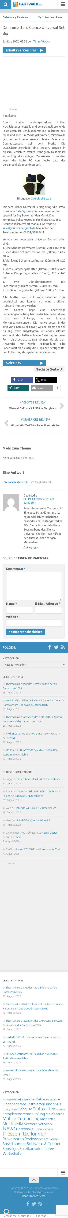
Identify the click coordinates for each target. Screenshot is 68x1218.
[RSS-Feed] (62, 647)
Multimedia (13, 1123)
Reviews (22, 17)
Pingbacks (43, 482)
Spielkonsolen (32, 1148)
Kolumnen (60, 1110)
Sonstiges (11, 1148)
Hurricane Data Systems (18, 211)
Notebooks (24, 1129)
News (9, 1128)
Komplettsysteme (17, 1114)
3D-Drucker (8, 1100)
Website (12, 617)
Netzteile (30, 1124)
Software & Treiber (44, 1143)
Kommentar (15, 568)
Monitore (47, 1119)
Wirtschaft (12, 1153)
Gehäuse (8, 17)
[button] (22, 380)
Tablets (49, 1148)
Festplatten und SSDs (44, 1104)
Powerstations (43, 1129)
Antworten (31, 547)
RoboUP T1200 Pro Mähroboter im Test (38, 849)
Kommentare (17, 482)
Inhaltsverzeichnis (21, 50)
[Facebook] (49, 647)
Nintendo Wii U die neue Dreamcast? (35, 807)
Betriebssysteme (48, 1099)
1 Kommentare (52, 17)
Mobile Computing (21, 1118)
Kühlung (38, 1114)
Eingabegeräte (14, 1104)
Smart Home (48, 1139)
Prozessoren (13, 1139)
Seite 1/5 (13, 363)
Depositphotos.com (33, 1195)
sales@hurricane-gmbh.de (19, 228)
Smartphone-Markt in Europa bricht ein (39, 779)
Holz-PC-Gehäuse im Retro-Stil (33, 820)
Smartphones (14, 1144)
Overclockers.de (41, 198)
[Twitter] (56, 647)
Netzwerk (45, 1124)
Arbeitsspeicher (24, 1099)
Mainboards (55, 1114)
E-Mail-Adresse (47, 603)
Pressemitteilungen (24, 1133)
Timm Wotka (41, 41)
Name (11, 603)
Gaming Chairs (10, 1109)
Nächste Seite (47, 369)
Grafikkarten (44, 1108)
